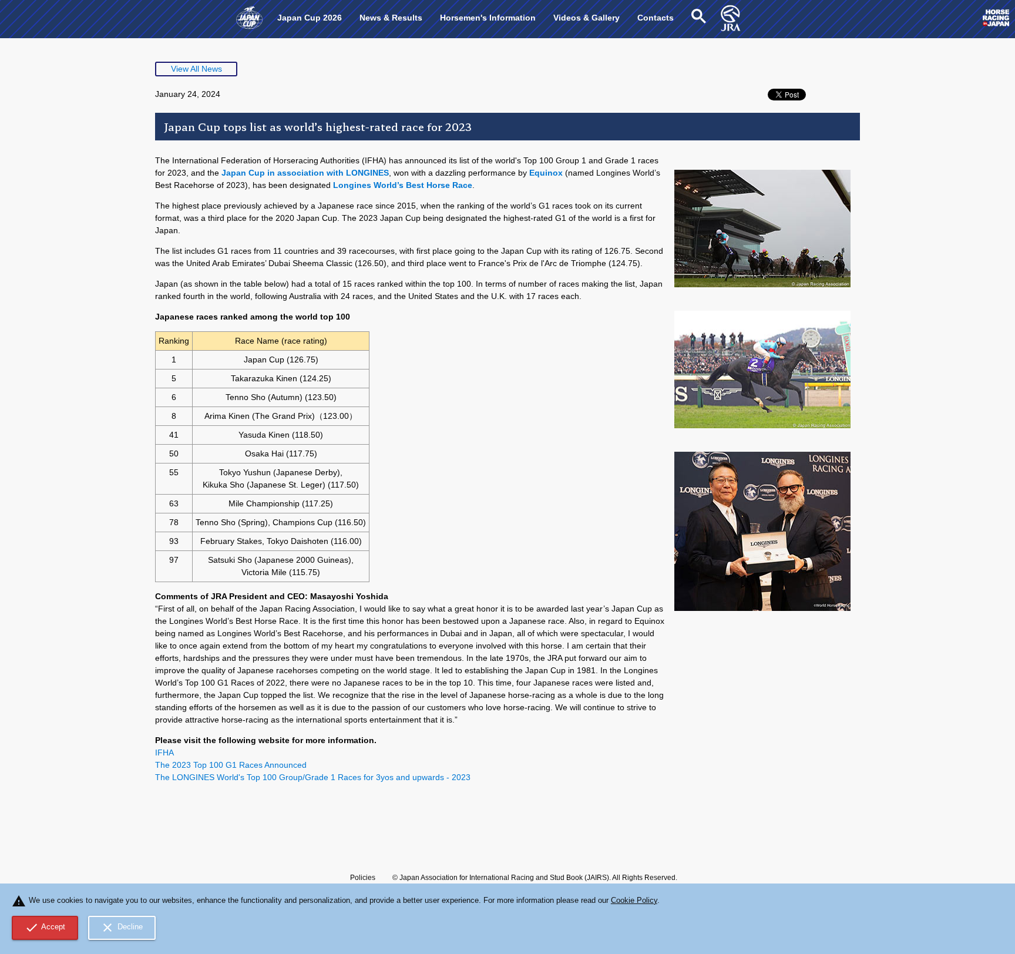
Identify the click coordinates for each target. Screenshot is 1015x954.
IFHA (164, 752)
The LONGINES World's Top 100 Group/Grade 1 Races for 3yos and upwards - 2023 (312, 777)
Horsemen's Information (488, 17)
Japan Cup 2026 (309, 17)
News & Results (390, 17)
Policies (362, 878)
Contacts (655, 17)
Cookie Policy (634, 900)
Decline (121, 928)
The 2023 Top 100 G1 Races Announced (231, 765)
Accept (45, 928)
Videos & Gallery (586, 17)
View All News (196, 68)
